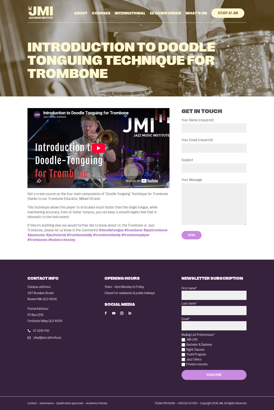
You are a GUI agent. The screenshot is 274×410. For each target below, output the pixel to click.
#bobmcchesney (61, 240)
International (130, 13)
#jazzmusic (36, 235)
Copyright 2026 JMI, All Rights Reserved (223, 403)
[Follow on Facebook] (105, 313)
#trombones (37, 240)
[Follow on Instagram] (122, 313)
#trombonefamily (107, 235)
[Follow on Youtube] (114, 313)
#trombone (133, 230)
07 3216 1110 (41, 331)
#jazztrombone (155, 230)
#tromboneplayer (136, 235)
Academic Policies (96, 403)
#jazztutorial (56, 235)
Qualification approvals (69, 403)
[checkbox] (214, 352)
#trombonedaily (79, 235)
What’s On (196, 13)
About (80, 13)
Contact (32, 403)
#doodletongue (111, 230)
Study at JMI (228, 13)
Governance (47, 403)
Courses (101, 13)
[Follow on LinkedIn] (130, 313)
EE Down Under (165, 13)
